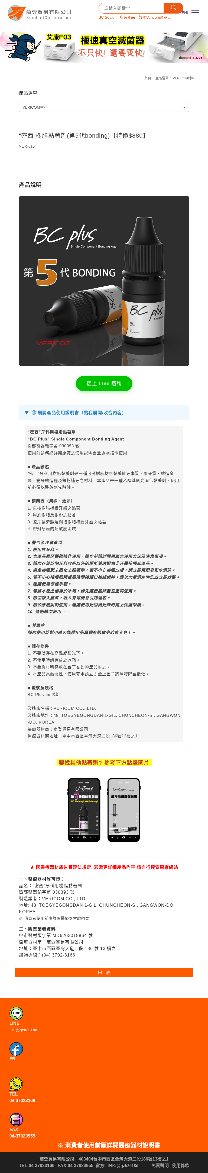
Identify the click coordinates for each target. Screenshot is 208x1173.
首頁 (148, 78)
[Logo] (40, 11)
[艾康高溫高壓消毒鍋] (104, 47)
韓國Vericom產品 (153, 17)
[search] (173, 8)
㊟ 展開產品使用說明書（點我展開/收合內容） (79, 412)
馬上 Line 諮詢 (104, 383)
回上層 (104, 972)
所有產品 (127, 17)
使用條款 (180, 1165)
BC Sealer (107, 17)
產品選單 (161, 78)
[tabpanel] (104, 47)
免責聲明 (160, 1165)
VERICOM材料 (183, 78)
